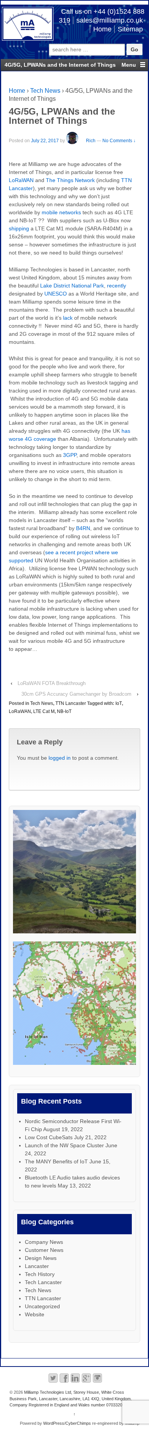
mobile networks (61, 212)
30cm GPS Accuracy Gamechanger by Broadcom (76, 694)
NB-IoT (64, 711)
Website (34, 1314)
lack (68, 318)
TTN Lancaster (70, 703)
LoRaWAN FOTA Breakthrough (52, 683)
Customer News (44, 1250)
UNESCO (55, 294)
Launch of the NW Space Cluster (64, 1145)
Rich (91, 140)
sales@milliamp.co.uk (109, 20)
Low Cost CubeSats (49, 1137)
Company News (44, 1242)
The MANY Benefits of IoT (56, 1161)
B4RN (83, 528)
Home (102, 29)
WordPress (53, 1423)
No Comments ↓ (119, 140)
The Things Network (70, 180)
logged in (60, 758)
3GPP (69, 455)
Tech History (40, 1274)
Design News (41, 1258)
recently (116, 286)
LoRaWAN (21, 180)
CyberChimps (78, 1423)
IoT (118, 703)
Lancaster (37, 1266)
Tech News (45, 90)
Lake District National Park (72, 286)
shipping (19, 228)
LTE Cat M (44, 711)
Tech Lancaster (43, 1282)
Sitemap (130, 29)
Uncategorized (42, 1306)
